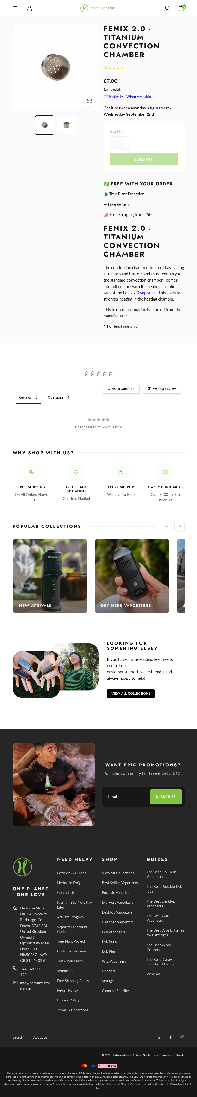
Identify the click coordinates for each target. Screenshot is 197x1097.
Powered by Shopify (173, 1054)
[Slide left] (167, 526)
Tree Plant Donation (76, 489)
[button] (15, 8)
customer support (122, 671)
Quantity (116, 131)
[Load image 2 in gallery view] (66, 125)
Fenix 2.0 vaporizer (140, 292)
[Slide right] (179, 526)
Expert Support (120, 487)
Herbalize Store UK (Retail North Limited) (136, 1054)
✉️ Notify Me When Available (127, 96)
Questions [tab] (56, 397)
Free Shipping (31, 487)
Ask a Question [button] (123, 389)
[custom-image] (23, 875)
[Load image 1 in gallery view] (44, 125)
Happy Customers (165, 487)
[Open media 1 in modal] (56, 67)
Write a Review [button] (164, 389)
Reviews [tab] (25, 397)
